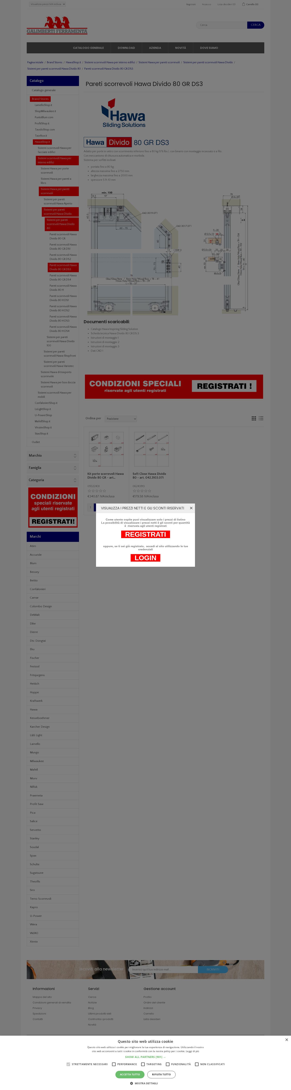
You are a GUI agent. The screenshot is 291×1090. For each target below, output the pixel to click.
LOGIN (145, 558)
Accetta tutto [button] (130, 1074)
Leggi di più (192, 1051)
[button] (145, 1057)
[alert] (145, 1063)
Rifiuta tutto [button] (161, 1074)
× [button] (286, 1039)
